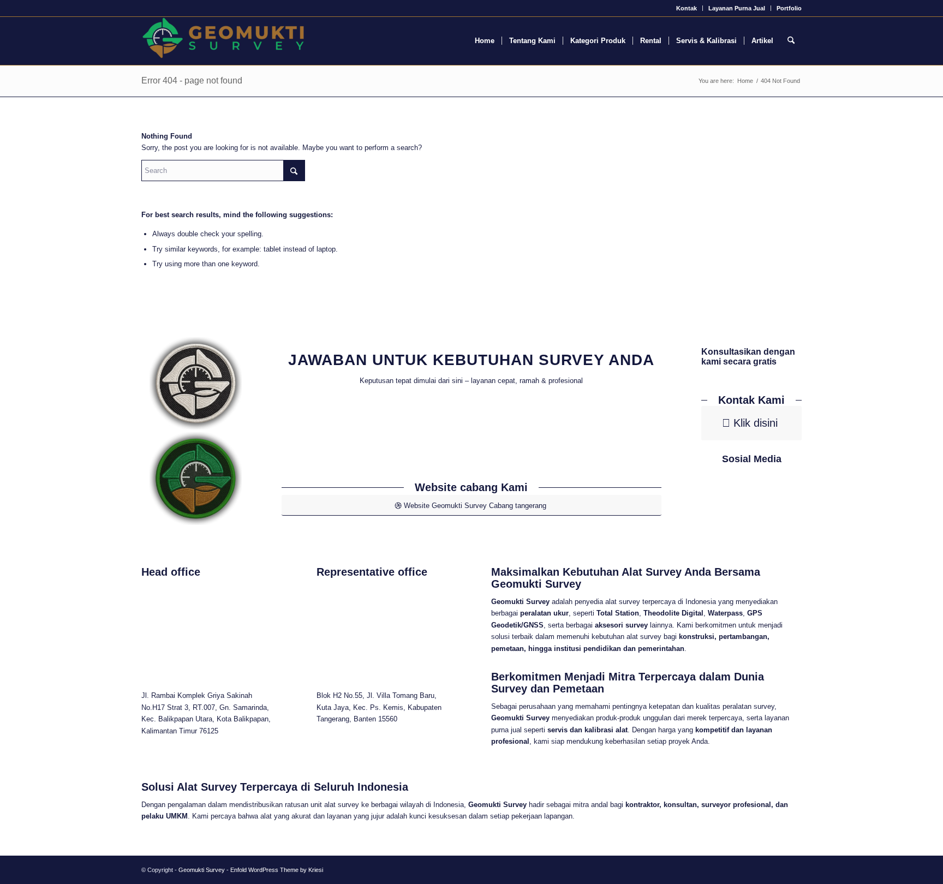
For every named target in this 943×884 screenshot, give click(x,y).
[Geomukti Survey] (223, 41)
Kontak (686, 8)
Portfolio (789, 8)
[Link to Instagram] (768, 498)
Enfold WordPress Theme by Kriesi (276, 870)
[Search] (791, 41)
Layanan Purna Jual (736, 8)
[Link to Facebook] (736, 498)
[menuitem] (687, 8)
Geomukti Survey (201, 870)
